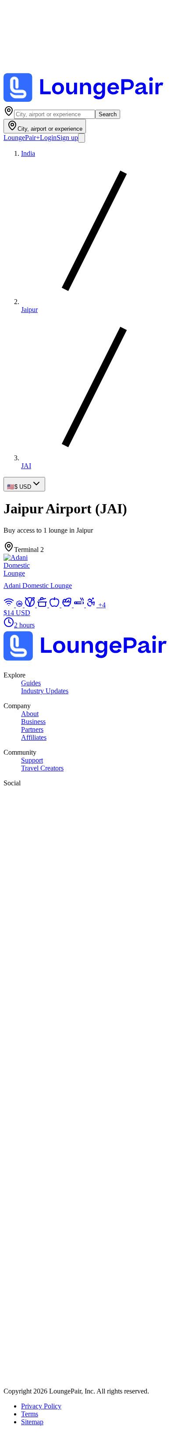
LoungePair (22, 137)
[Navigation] (81, 138)
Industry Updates (44, 691)
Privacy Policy (41, 1406)
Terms (29, 1414)
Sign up (67, 137)
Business (33, 721)
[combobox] (54, 114)
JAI (26, 465)
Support (32, 760)
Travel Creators (42, 768)
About (30, 713)
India (28, 153)
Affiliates (33, 737)
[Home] (85, 101)
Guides (31, 683)
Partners (32, 729)
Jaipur (29, 309)
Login (48, 137)
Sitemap (32, 1422)
